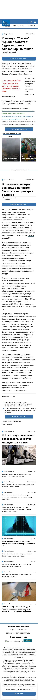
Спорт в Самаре (8, 34)
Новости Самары (9, 179)
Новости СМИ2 (7, 137)
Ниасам (15, 69)
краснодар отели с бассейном (12, 133)
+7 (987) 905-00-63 (13, 666)
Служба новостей (9, 52)
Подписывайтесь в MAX (19, 59)
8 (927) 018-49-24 (18, 630)
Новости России (8, 492)
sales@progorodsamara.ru (18, 633)
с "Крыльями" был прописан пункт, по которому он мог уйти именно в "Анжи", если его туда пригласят (18, 111)
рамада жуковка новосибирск (12, 421)
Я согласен (19, 694)
